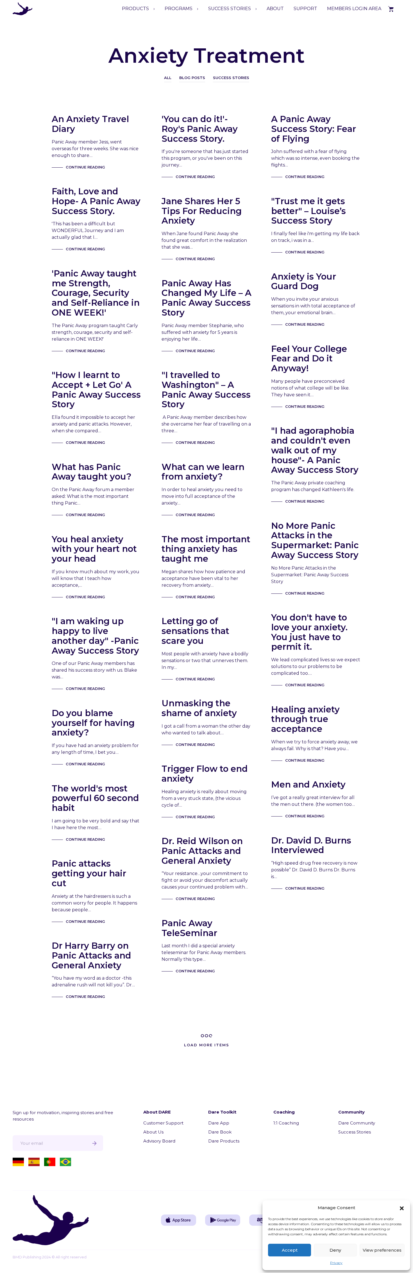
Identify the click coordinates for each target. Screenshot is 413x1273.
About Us (153, 1132)
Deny (335, 1250)
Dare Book (220, 1132)
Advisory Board (159, 1141)
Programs (178, 8)
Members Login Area (354, 8)
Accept (290, 1250)
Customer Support (163, 1123)
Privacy (336, 1263)
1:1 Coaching (286, 1123)
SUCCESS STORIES (229, 8)
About (275, 8)
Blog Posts (192, 77)
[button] (402, 1208)
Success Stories (231, 77)
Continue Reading (85, 167)
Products (135, 8)
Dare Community (356, 1123)
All (167, 77)
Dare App (218, 1123)
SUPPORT (305, 8)
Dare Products (223, 1141)
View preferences (382, 1250)
